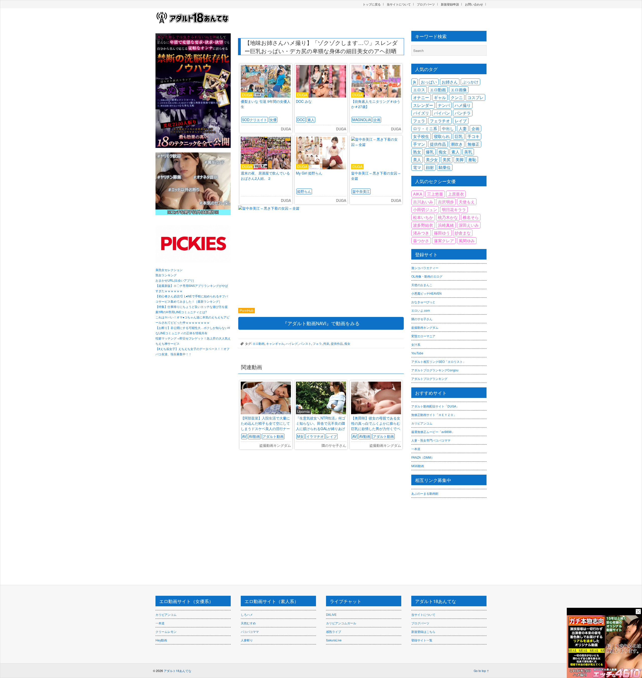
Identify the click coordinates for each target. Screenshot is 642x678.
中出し (448, 128)
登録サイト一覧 (421, 640)
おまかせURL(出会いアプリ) (174, 280)
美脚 (459, 159)
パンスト (305, 343)
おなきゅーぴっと (423, 302)
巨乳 (459, 136)
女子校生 (421, 136)
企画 (376, 119)
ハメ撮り (463, 105)
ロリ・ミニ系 (425, 128)
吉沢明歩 (446, 202)
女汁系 (415, 344)
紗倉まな (463, 233)
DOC (301, 119)
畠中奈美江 (361, 191)
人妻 (463, 128)
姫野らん (304, 191)
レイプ (331, 436)
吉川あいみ (423, 202)
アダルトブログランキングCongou (434, 370)
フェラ (317, 343)
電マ (417, 167)
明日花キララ (454, 209)
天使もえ (467, 202)
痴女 (347, 343)
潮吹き (457, 144)
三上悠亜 (435, 194)
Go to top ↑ (481, 670)
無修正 (473, 144)
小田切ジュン (425, 209)
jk (414, 82)
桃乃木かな (448, 217)
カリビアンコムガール (341, 623)
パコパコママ (250, 631)
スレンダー (423, 105)
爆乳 (430, 152)
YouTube (417, 353)
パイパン (442, 113)
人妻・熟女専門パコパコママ (430, 440)
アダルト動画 (273, 436)
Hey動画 (161, 640)
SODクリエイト (254, 119)
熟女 (417, 152)
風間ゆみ (467, 240)
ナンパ (444, 105)
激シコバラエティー (424, 268)
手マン (419, 144)
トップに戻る (372, 4)
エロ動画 (259, 343)
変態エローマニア (423, 336)
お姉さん (450, 82)
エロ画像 (459, 90)
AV (244, 436)
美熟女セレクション (169, 270)
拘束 (326, 343)
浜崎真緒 (446, 225)
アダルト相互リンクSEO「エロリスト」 (438, 361)
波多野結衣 (423, 225)
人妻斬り (247, 640)
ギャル (440, 97)
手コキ (473, 136)
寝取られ (442, 136)
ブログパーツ (426, 4)
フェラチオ (440, 121)
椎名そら (471, 217)
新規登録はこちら (423, 631)
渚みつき (421, 233)
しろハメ (247, 614)
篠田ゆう (442, 233)
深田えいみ (469, 225)
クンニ (457, 97)
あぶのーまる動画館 (424, 493)
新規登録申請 (450, 4)
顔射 (430, 167)
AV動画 (254, 436)
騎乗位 (445, 167)
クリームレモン (166, 631)
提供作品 (337, 343)
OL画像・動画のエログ (426, 276)
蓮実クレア (444, 240)
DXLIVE (331, 614)
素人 (310, 119)
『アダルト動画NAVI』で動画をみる (321, 323)
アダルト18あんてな (177, 670)
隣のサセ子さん (421, 319)
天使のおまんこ (421, 285)
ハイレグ (292, 343)
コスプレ (475, 97)
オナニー (421, 97)
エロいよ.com (420, 310)
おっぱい (429, 82)
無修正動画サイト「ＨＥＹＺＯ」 (433, 414)
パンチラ (463, 113)
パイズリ (421, 113)
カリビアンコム (421, 423)
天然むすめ (248, 623)
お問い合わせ (474, 4)
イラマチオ (315, 436)
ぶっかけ (470, 82)
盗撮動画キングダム (424, 327)
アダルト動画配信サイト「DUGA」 (435, 406)
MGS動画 (417, 466)
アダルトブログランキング (429, 378)
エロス (419, 90)
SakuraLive (334, 640)
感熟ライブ (333, 631)
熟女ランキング (166, 275)
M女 (300, 436)
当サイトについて (399, 4)
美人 (417, 159)
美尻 (447, 159)
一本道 (415, 449)
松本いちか (423, 217)
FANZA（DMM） (422, 457)
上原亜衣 (456, 194)
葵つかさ (421, 240)
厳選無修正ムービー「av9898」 (433, 432)
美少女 (432, 159)
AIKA (417, 194)
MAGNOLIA (361, 119)
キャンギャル (275, 343)
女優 (273, 119)
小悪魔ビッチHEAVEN (426, 293)
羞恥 (472, 159)
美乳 (468, 152)
